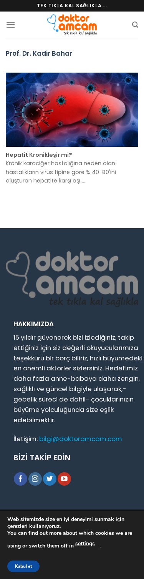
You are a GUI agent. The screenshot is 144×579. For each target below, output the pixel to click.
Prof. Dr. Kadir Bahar (39, 53)
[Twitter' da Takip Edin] (49, 479)
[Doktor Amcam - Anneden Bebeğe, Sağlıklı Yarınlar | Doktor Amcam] (72, 25)
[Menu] (11, 25)
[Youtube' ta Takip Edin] (64, 479)
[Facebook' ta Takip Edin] (20, 479)
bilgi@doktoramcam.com (80, 438)
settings (85, 543)
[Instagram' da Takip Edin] (35, 479)
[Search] (135, 24)
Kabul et (23, 566)
